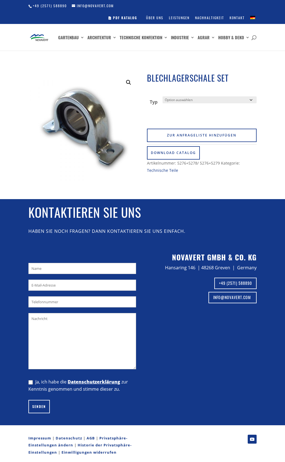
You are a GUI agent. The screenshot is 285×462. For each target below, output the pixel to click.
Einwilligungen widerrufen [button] (89, 452)
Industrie (180, 37)
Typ (154, 102)
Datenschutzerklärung (94, 382)
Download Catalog (173, 152)
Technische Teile (162, 170)
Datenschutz (69, 438)
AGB (91, 438)
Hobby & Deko (231, 37)
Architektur (99, 37)
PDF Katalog (124, 17)
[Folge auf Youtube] (252, 439)
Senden (39, 406)
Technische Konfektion (141, 37)
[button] (129, 82)
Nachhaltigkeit (209, 17)
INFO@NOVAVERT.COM (232, 297)
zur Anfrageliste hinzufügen (201, 135)
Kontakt (237, 17)
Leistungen (179, 17)
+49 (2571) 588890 (50, 5)
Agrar (204, 37)
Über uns (154, 17)
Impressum (39, 438)
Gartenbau (68, 37)
